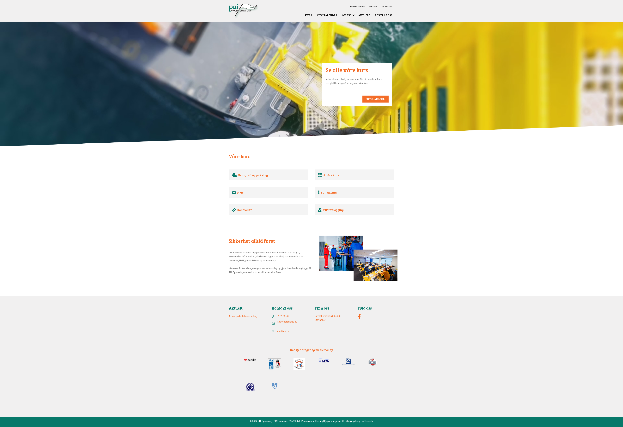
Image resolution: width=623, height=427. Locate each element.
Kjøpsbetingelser (332, 421)
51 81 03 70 (283, 316)
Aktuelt (364, 15)
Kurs (308, 15)
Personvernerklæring (312, 421)
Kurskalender (327, 15)
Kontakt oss (383, 15)
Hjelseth (369, 421)
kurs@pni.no (283, 331)
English (373, 6)
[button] (353, 15)
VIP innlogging (357, 6)
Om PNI (346, 15)
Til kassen (387, 6)
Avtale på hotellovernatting (243, 316)
